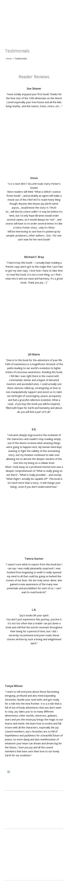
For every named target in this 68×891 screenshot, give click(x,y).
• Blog (8, 865)
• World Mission (13, 847)
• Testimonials (12, 856)
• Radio (9, 842)
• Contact (10, 860)
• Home (9, 833)
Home (9, 58)
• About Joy (11, 851)
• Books (9, 837)
